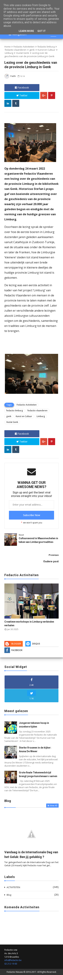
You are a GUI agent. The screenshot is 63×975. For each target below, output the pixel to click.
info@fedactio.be (13, 960)
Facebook (23, 87)
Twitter (23, 95)
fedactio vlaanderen (15, 49)
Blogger (16, 643)
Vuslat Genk (22, 52)
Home (7, 46)
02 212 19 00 (10, 963)
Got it (41, 31)
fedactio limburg (46, 46)
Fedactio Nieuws (15, 971)
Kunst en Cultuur (46, 49)
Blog (9, 894)
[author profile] (6, 77)
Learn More (26, 31)
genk (32, 49)
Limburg (9, 52)
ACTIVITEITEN (13, 887)
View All (53, 805)
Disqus (36, 643)
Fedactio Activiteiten (23, 46)
